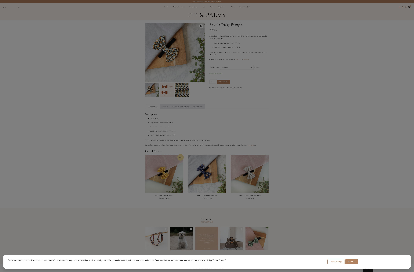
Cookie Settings (336, 262)
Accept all (351, 262)
